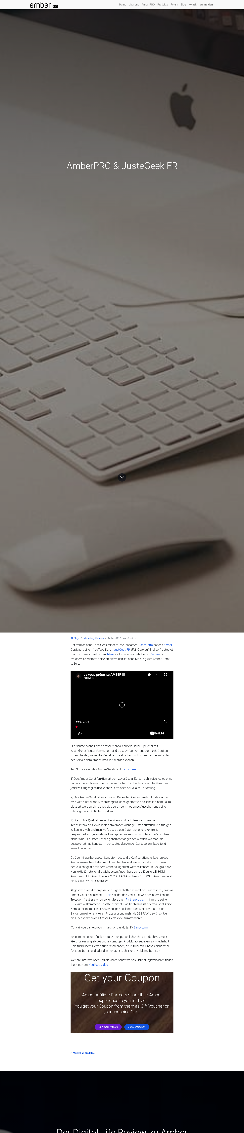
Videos (155, 654)
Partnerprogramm (137, 899)
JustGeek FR (121, 649)
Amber (168, 645)
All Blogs (75, 638)
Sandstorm (146, 645)
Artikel (110, 654)
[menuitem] (122, 4)
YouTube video (98, 964)
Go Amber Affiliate (108, 1027)
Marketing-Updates (94, 638)
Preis (108, 895)
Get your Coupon (136, 1027)
